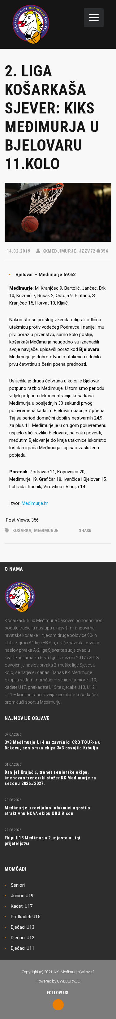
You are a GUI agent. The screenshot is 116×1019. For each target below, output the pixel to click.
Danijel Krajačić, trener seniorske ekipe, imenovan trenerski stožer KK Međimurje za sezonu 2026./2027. (50, 778)
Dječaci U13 (22, 927)
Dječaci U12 (22, 937)
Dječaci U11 (22, 948)
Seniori (18, 885)
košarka (21, 530)
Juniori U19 (22, 895)
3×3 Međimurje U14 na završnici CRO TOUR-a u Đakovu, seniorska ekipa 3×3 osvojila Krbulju (53, 745)
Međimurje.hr (35, 503)
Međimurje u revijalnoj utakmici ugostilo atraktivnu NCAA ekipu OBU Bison (47, 810)
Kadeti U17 (21, 906)
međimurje (46, 530)
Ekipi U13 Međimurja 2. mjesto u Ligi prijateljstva (42, 840)
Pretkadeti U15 (25, 916)
